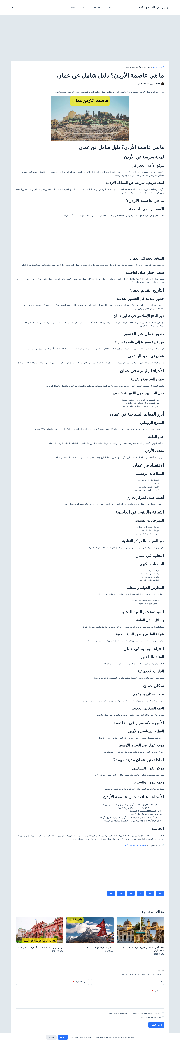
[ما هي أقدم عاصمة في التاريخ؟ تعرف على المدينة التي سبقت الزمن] (140, 930)
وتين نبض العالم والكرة (153, 7)
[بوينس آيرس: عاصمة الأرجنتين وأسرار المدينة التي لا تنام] (39, 930)
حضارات (72, 7)
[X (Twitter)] (150, 893)
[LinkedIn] (131, 893)
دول (109, 7)
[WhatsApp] (111, 893)
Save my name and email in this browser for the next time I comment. (134, 1013)
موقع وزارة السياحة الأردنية (134, 845)
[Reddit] (121, 893)
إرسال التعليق (156, 1025)
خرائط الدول (97, 7)
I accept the (151, 1017)
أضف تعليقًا (157, 990)
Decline (51, 1037)
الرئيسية (161, 67)
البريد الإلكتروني (80, 981)
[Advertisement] (90, 33)
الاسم (159, 981)
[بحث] (12, 7)
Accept (63, 1037)
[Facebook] (160, 893)
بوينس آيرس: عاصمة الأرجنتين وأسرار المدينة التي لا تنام (40, 947)
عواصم (84, 7)
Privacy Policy (156, 1017)
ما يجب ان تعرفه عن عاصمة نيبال (100, 947)
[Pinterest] (140, 893)
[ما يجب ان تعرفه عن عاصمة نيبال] (89, 930)
